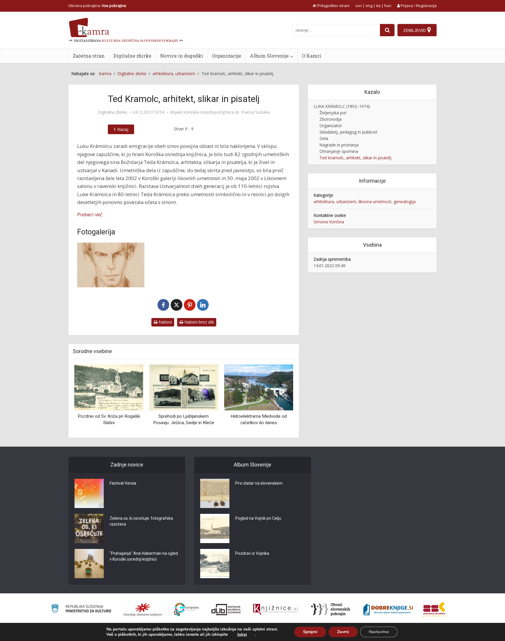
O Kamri (311, 56)
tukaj (242, 634)
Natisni (165, 322)
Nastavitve (379, 632)
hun (387, 5)
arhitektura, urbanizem (335, 201)
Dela (323, 138)
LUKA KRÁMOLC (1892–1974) (342, 106)
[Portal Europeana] (186, 609)
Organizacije (226, 56)
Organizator (330, 125)
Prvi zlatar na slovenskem (259, 483)
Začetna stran (89, 56)
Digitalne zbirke (132, 56)
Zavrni (343, 632)
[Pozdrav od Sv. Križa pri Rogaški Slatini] (108, 387)
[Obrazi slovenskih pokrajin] (330, 609)
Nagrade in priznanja (339, 145)
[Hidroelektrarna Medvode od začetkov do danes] (258, 387)
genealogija (405, 201)
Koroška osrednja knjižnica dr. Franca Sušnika (226, 112)
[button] (278, 399)
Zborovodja (330, 119)
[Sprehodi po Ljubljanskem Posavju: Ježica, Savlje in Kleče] (183, 387)
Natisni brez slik (198, 322)
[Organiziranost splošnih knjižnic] (142, 609)
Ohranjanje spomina (338, 151)
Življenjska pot (333, 112)
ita (378, 5)
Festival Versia (123, 483)
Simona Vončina (329, 221)
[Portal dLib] (226, 609)
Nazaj (122, 129)
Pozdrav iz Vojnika (252, 553)
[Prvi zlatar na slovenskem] (214, 493)
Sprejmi (310, 632)
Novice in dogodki (181, 56)
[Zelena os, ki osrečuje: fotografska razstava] (89, 528)
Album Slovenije (269, 56)
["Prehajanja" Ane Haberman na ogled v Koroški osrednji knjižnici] (89, 563)
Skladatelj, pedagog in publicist (348, 132)
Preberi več (89, 214)
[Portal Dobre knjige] (388, 609)
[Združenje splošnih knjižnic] (434, 609)
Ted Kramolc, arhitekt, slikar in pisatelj (355, 157)
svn (358, 5)
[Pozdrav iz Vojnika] (214, 563)
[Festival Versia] (89, 493)
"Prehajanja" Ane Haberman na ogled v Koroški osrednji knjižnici (144, 556)
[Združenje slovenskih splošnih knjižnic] (275, 609)
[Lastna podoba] (110, 265)
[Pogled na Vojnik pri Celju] (214, 528)
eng (369, 5)
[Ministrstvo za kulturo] (81, 609)
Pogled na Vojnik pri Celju (258, 518)
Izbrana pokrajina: (97, 5)
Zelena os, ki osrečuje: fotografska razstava (141, 521)
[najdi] (387, 30)
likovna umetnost (375, 201)
